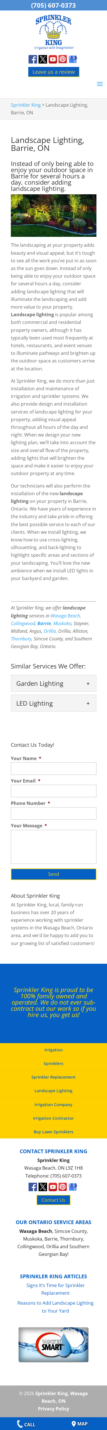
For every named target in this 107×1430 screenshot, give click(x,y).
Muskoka (62, 623)
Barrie (44, 623)
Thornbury (21, 639)
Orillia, (50, 631)
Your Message (29, 826)
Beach (73, 616)
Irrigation (54, 1050)
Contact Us (53, 1200)
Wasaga (58, 616)
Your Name (26, 759)
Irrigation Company (53, 1104)
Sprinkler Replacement (53, 1077)
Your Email (26, 781)
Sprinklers (53, 1063)
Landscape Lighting (53, 1090)
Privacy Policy (53, 1409)
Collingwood (23, 623)
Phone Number (30, 803)
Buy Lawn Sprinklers (53, 1131)
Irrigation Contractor (53, 1118)
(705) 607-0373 (53, 5)
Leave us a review (54, 71)
